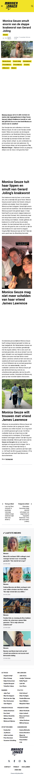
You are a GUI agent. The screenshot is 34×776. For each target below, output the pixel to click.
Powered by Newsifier (17, 773)
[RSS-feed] (25, 761)
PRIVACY (16, 767)
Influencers (6, 68)
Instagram (9, 459)
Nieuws (5, 34)
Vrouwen (26, 64)
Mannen (14, 68)
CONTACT (7, 767)
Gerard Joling (17, 61)
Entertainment (27, 61)
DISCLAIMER (26, 767)
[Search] (32, 6)
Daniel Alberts (9, 38)
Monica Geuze (7, 61)
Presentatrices (7, 64)
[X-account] (9, 761)
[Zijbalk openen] (2, 6)
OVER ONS (18, 770)
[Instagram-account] (20, 761)
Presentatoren (18, 64)
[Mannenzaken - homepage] (11, 6)
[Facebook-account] (14, 761)
